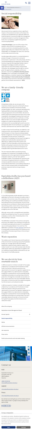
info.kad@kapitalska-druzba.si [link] (9, 383)
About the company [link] (6, 306)
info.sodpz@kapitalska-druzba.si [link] (9, 389)
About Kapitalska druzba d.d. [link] (13, 7)
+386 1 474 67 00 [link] (5, 381)
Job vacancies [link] (5, 330)
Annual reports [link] (5, 314)
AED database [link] (19, 227)
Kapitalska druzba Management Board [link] (11, 310)
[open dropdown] (29, 314)
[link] (5, 2)
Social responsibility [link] (6, 318)
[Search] (26, 3)
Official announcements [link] (7, 326)
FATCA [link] (3, 322)
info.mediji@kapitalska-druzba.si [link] (10, 395)
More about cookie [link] (5, 423)
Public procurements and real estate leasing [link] (13, 338)
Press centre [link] (4, 334)
